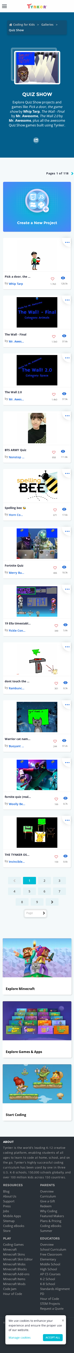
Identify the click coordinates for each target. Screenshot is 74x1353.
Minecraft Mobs (14, 1264)
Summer (46, 1231)
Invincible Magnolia (17, 862)
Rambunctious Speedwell (17, 688)
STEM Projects (50, 1303)
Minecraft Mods (14, 1284)
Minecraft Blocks (15, 1269)
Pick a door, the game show (18, 276)
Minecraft (10, 1249)
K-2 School (47, 1279)
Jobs (6, 1211)
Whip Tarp (31, 111)
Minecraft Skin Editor (18, 1259)
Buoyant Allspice (17, 746)
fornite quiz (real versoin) (18, 797)
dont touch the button (18, 681)
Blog (6, 1191)
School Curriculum (53, 1249)
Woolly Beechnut (17, 804)
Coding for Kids (24, 24)
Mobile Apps (12, 1216)
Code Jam (9, 1289)
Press (7, 1206)
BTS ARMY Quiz (15, 450)
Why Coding (48, 1211)
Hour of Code (12, 1294)
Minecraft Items (14, 1279)
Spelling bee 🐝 (15, 508)
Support (8, 1201)
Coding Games (13, 1244)
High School (48, 1269)
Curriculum (48, 1196)
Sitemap (9, 1221)
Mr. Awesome (27, 116)
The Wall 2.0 (13, 392)
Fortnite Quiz (14, 565)
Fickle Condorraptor (17, 630)
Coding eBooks (13, 1226)
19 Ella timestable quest (18, 623)
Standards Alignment (55, 1289)
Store (6, 1231)
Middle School (50, 1264)
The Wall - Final (15, 334)
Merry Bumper (17, 573)
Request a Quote (52, 1308)
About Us (9, 1196)
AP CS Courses (50, 1274)
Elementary (48, 1259)
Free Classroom (51, 1254)
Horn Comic (17, 515)
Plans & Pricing (50, 1221)
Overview (47, 1191)
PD (42, 1294)
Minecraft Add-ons (16, 1274)
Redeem (46, 1206)
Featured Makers (52, 1216)
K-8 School (47, 1284)
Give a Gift (47, 1201)
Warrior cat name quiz (18, 739)
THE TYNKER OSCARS (18, 855)
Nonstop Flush (17, 457)
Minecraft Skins (14, 1254)
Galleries (47, 24)
